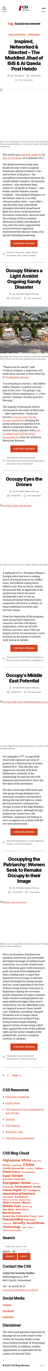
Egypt (7, 1175)
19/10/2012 (16, 495)
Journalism (8, 1197)
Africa (26, 1160)
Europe (17, 1176)
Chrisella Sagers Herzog (27, 294)
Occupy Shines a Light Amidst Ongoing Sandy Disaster (24, 279)
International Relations (16, 841)
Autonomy (36, 1161)
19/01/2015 (35, 75)
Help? (24, 1256)
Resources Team (14, 1131)
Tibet (24, 1227)
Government (12, 457)
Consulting (29, 1169)
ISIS (19, 255)
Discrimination (28, 1172)
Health (37, 1186)
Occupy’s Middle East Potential (24, 678)
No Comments (26, 80)
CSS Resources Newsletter (19, 1138)
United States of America (31, 657)
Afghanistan (11, 1160)
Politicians (7, 1223)
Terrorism (33, 34)
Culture (22, 1059)
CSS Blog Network (20, 1365)
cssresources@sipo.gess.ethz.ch (20, 1290)
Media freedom (11, 1202)
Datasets (10, 1119)
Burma (6, 1165)
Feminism (31, 1059)
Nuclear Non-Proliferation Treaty (19, 1216)
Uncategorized (17, 34)
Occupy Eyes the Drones (24, 481)
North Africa (22, 1209)
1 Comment (34, 892)
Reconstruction (13, 460)
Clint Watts (19, 75)
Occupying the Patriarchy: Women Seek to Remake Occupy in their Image (24, 870)
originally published (31, 154)
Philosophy (29, 1219)
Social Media (35, 1223)
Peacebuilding (13, 1219)
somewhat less (11, 437)
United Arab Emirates (12, 1230)
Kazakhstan (21, 1196)
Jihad (28, 252)
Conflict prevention (14, 1168)
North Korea (12, 1213)
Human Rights (12, 1190)
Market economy (10, 1200)
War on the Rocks (12, 158)
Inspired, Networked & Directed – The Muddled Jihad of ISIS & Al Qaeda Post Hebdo (24, 55)
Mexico (26, 1202)
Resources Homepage (17, 1096)
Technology (11, 1227)
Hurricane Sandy (27, 457)
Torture (30, 1227)
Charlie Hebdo (29, 255)
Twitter (7, 1305)
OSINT (41, 1216)
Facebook (8, 1311)
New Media (9, 1209)
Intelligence (37, 660)
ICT (25, 1190)
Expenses (35, 1183)
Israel (31, 841)
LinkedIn (8, 1317)
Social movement (25, 463)
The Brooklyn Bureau (17, 377)
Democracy (11, 1172)
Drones (9, 660)
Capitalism (17, 1165)
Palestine (39, 841)
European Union (17, 1182)
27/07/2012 (17, 892)
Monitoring (27, 1206)
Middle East (12, 1206)
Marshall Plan (24, 1200)
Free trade (8, 1187)
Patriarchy (11, 1056)
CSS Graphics (12, 1125)
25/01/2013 (15, 298)
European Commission (14, 1179)
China (28, 1164)
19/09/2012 (16, 692)
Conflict (10, 844)
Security (10, 252)
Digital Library (12, 1103)
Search (10, 1256)
